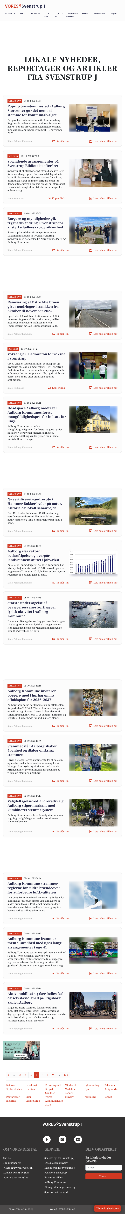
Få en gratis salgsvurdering (60, 1187)
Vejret (114, 13)
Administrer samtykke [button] (15, 1177)
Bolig (23, 13)
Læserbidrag (33, 1100)
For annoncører (12, 1163)
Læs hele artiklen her (105, 141)
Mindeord (70, 1085)
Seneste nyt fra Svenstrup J (59, 1158)
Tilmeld (103, 1176)
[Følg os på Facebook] (47, 1139)
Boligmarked (111, 1089)
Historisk (11, 1100)
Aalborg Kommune (55, 1182)
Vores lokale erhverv (56, 1163)
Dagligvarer (13, 1097)
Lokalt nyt (31, 1085)
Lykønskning (92, 1085)
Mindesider (99, 13)
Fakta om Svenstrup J (56, 1172)
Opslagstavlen (14, 1089)
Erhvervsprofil (53, 1085)
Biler (28, 1097)
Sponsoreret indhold (56, 1192)
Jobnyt (108, 1097)
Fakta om (109, 1085)
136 (66, 1074)
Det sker (10, 1085)
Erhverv (35, 13)
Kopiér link (62, 141)
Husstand (31, 1089)
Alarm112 (10, 13)
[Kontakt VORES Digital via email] (78, 1139)
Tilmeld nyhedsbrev (107, 1208)
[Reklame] (21, 1050)
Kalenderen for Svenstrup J (59, 1167)
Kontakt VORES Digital (16, 1172)
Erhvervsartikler (53, 1177)
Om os (7, 1158)
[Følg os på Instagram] (62, 1139)
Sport (85, 13)
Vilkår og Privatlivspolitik (17, 1167)
